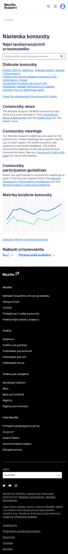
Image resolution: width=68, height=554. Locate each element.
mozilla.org (10, 525)
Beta (5, 388)
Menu (55, 6)
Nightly (7, 400)
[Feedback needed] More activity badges (29, 86)
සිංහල (6, 255)
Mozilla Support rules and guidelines (26, 185)
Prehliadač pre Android (17, 351)
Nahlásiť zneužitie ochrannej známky (26, 295)
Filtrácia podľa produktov (35, 255)
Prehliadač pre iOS (14, 357)
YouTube (10, 485)
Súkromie (9, 537)
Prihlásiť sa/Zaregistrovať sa (21, 426)
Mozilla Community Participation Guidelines (32, 180)
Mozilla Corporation (32, 497)
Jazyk (6, 469)
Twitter (7, 307)
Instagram (16, 485)
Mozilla (11, 274)
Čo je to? (8, 432)
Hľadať (61, 56)
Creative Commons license (20, 516)
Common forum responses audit (23, 90)
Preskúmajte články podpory (21, 319)
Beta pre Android (13, 394)
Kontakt (8, 549)
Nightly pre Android (15, 406)
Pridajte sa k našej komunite (21, 313)
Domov (9, 20)
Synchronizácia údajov (17, 443)
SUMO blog (44, 117)
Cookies (8, 543)
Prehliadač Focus (13, 363)
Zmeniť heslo (11, 437)
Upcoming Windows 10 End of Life (25, 83)
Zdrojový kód (11, 301)
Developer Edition (14, 382)
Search (48, 6)
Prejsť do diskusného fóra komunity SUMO (30, 96)
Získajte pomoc (12, 449)
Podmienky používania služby (22, 531)
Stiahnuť (8, 339)
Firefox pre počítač (15, 345)
